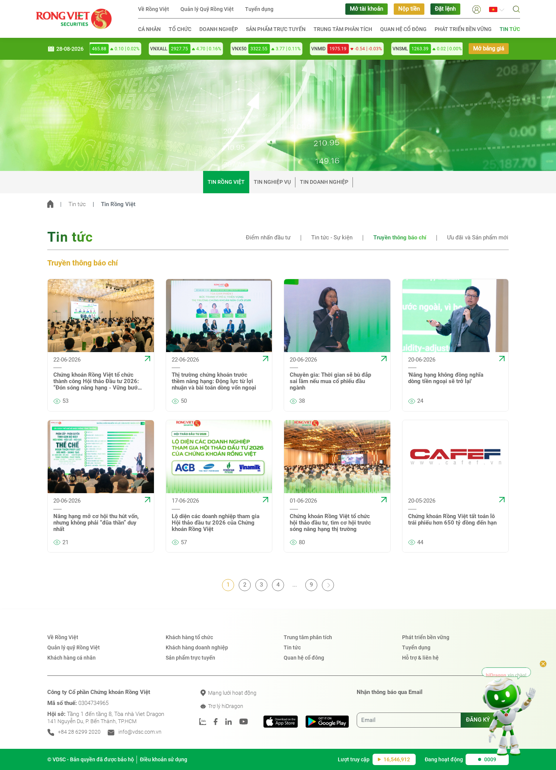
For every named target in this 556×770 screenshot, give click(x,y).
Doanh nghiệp (218, 29)
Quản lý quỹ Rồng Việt (73, 647)
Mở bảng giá (488, 48)
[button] (476, 9)
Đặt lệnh (445, 9)
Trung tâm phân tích (343, 29)
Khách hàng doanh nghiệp (197, 647)
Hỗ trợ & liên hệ (420, 658)
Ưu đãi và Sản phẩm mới (477, 237)
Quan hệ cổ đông (403, 29)
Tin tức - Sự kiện (332, 237)
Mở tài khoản (366, 9)
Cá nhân (149, 29)
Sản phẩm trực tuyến (276, 29)
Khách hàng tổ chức (189, 637)
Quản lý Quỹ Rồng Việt (207, 9)
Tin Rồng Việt (226, 182)
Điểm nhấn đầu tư (268, 237)
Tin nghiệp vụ (272, 182)
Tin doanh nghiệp (324, 182)
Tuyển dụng (259, 9)
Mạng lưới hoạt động (231, 693)
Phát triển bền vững (463, 29)
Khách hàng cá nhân (71, 658)
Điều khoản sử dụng (163, 759)
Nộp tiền (409, 9)
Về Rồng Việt (153, 9)
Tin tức (510, 29)
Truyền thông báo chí (399, 237)
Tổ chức (180, 29)
